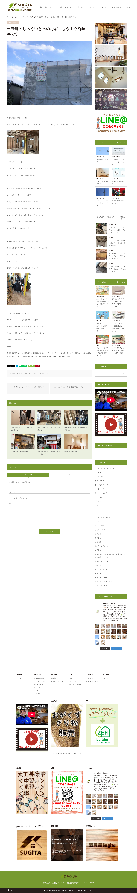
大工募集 (98, 550)
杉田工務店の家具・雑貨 (103, 582)
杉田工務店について (47, 7)
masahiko (19, 373)
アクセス (98, 472)
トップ (97, 509)
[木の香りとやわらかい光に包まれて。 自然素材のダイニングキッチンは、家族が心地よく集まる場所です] (113, 637)
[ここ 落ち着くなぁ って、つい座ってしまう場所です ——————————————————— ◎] (108, 637)
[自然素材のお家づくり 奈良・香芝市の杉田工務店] (20, 7)
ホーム (19, 678)
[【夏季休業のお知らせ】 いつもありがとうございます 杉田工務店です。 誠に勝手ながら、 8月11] (97, 637)
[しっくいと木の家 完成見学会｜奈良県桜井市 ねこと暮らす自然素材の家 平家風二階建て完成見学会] (97, 642)
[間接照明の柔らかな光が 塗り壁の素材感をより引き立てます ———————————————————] (124, 626)
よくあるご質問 (100, 530)
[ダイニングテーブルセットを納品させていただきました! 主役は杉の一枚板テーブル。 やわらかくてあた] (103, 637)
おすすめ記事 (121, 218)
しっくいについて (101, 493)
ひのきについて (100, 513)
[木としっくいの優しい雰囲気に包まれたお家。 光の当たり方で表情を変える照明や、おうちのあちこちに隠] (119, 631)
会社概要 (98, 542)
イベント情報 (72, 681)
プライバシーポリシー (102, 517)
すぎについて (99, 497)
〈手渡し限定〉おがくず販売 (105, 468)
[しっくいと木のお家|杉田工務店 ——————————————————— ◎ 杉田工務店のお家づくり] (103, 626)
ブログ (104, 7)
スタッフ (93, 7)
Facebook (8, 890)
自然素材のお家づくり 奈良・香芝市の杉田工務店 (66, 890)
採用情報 (98, 565)
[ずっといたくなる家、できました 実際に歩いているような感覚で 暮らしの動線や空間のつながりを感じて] (103, 631)
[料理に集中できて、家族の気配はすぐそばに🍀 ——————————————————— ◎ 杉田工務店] (119, 637)
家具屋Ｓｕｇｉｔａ (102, 561)
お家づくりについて (102, 485)
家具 (128, 7)
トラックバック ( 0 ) (70, 474)
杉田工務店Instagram (102, 569)
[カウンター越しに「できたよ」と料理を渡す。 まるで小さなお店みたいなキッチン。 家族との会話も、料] (97, 626)
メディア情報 (99, 525)
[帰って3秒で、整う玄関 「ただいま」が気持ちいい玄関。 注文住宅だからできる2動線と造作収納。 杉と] (124, 637)
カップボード (99, 489)
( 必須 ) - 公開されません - (18, 498)
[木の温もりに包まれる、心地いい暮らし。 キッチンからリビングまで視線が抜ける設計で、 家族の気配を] (124, 631)
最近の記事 (100, 217)
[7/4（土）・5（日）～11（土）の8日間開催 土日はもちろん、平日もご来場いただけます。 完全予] (103, 642)
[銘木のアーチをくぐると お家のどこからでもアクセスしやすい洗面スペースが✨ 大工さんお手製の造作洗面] (108, 631)
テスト (97, 505)
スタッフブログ (13, 23)
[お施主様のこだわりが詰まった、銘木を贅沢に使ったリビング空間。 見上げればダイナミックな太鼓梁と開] (113, 631)
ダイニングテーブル (102, 501)
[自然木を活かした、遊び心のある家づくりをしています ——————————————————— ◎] (97, 631)
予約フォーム (99, 534)
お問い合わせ (116, 7)
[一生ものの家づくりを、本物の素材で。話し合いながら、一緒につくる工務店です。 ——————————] (119, 626)
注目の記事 (111, 217)
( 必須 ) (12, 492)
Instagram (11, 890)
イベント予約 (99, 477)
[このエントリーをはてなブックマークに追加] (17, 366)
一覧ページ (119, 142)
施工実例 (81, 7)
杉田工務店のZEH (101, 577)
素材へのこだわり (66, 7)
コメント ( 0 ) (28, 474)
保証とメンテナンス (102, 546)
